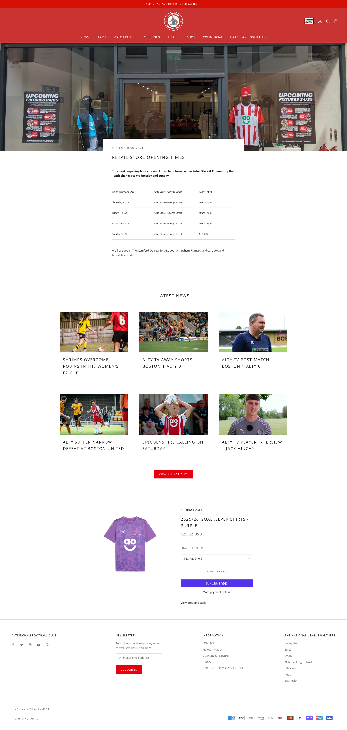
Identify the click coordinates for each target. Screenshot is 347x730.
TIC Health (291, 680)
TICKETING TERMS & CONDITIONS (223, 668)
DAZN (288, 655)
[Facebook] (193, 548)
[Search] (328, 21)
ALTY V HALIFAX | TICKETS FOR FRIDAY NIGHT (173, 3)
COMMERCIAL (213, 37)
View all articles (173, 474)
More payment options (217, 592)
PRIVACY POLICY (212, 649)
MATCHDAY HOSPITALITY (248, 37)
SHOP (191, 37)
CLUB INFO (152, 37)
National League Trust (298, 662)
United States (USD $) (31, 708)
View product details (193, 602)
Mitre (288, 674)
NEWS (84, 37)
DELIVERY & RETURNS (215, 655)
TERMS (206, 662)
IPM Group (291, 668)
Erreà (288, 649)
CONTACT (208, 643)
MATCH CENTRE (125, 37)
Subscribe (129, 669)
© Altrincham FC (26, 718)
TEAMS (101, 37)
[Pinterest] (202, 548)
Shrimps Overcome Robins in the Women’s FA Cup (91, 366)
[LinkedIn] (47, 644)
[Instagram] (30, 644)
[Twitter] (197, 548)
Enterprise (291, 643)
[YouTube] (38, 644)
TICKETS (174, 37)
